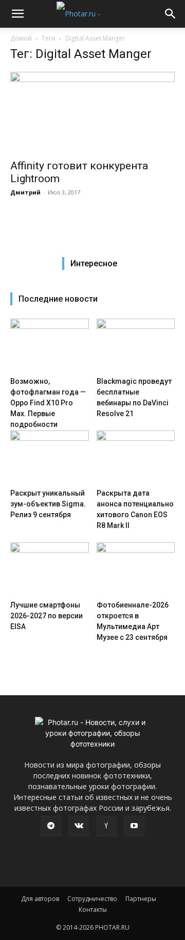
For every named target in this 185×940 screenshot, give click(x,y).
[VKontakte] (78, 826)
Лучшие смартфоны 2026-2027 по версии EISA (46, 616)
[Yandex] (106, 826)
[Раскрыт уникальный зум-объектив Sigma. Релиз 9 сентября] (49, 457)
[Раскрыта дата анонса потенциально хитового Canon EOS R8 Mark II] (136, 457)
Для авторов (40, 898)
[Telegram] (51, 826)
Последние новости (58, 299)
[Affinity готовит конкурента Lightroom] (92, 112)
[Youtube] (134, 826)
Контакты (93, 909)
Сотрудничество (92, 898)
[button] (17, 14)
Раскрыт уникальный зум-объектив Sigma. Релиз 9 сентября (48, 504)
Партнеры (140, 898)
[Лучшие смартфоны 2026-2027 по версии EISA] (49, 569)
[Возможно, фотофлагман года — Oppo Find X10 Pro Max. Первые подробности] (49, 346)
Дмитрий (25, 192)
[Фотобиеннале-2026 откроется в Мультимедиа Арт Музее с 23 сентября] (136, 569)
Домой (21, 38)
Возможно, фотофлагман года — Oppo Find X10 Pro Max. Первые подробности (48, 402)
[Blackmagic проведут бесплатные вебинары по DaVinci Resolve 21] (136, 346)
